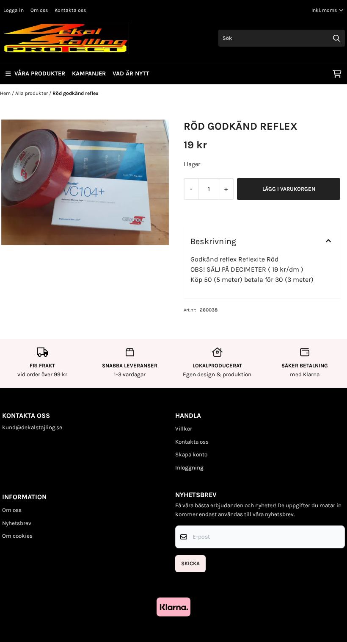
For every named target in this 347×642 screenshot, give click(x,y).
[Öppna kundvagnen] (337, 74)
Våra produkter (39, 73)
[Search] (336, 38)
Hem (6, 93)
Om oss (39, 10)
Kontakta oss (70, 10)
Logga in (13, 10)
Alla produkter (32, 93)
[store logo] (65, 38)
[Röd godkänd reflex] (85, 182)
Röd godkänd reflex (75, 93)
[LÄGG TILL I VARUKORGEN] (288, 189)
